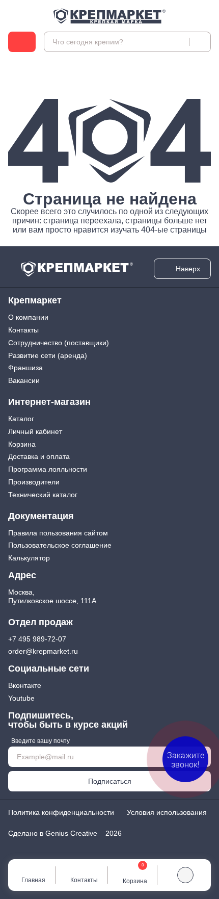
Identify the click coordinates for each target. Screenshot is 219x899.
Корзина (22, 444)
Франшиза (25, 368)
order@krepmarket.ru (43, 651)
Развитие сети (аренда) (47, 355)
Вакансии (24, 380)
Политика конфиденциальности (61, 812)
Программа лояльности (47, 469)
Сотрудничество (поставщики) (58, 343)
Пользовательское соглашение (60, 545)
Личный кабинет (35, 431)
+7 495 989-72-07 (37, 639)
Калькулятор (29, 558)
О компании (28, 317)
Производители (34, 482)
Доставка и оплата (39, 456)
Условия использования (167, 812)
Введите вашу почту (40, 740)
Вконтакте (24, 685)
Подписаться (109, 781)
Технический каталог (42, 495)
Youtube (21, 698)
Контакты (23, 330)
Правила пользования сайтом (58, 533)
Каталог (21, 419)
